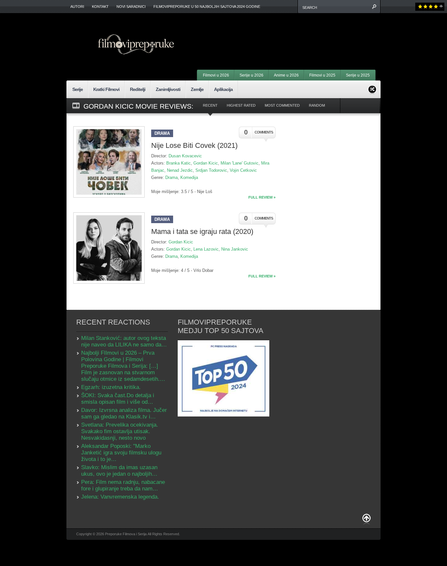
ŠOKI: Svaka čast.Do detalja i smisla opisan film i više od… (117, 398)
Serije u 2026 (251, 75)
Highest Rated (241, 105)
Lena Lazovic (206, 249)
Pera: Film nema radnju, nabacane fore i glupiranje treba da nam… (123, 485)
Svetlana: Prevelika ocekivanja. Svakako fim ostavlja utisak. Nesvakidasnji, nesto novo (119, 431)
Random (317, 105)
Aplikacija (223, 89)
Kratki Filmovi (106, 89)
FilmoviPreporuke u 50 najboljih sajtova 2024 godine (206, 7)
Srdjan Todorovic (211, 170)
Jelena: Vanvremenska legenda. (120, 497)
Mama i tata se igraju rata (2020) (202, 231)
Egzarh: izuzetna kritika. (111, 387)
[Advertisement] (294, 33)
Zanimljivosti (168, 89)
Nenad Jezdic (180, 170)
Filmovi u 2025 (322, 75)
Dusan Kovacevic (185, 155)
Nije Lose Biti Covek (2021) (194, 145)
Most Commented (282, 105)
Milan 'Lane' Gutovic (240, 163)
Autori (77, 7)
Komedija (189, 177)
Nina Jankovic (234, 249)
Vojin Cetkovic (243, 170)
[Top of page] (366, 519)
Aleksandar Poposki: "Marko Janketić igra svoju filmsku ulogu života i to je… (121, 452)
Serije (77, 89)
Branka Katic (178, 163)
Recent (210, 105)
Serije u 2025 (358, 75)
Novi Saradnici (131, 7)
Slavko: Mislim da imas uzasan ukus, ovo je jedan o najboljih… (119, 470)
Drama (162, 133)
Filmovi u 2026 (216, 75)
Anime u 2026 (286, 75)
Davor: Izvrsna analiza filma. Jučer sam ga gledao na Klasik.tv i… (124, 413)
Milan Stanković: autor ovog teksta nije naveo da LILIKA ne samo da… (124, 341)
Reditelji (137, 89)
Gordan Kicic (205, 163)
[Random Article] (372, 88)
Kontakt (100, 7)
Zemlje (197, 89)
